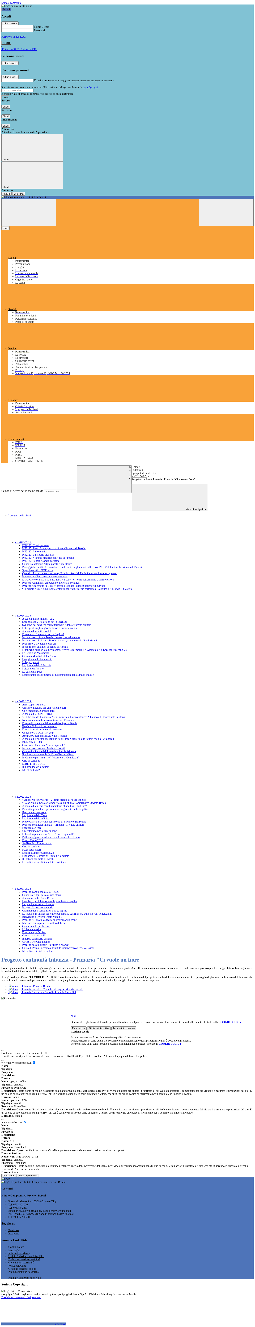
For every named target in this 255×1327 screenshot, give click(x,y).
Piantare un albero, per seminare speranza (44, 576)
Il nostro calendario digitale (37, 938)
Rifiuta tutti (99, 1028)
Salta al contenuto (11, 2)
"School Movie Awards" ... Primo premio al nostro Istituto (54, 799)
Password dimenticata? (13, 36)
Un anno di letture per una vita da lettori (44, 707)
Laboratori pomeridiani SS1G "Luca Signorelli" (48, 834)
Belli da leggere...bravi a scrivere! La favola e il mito (51, 837)
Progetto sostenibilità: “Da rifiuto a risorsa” (45, 944)
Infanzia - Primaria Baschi (36, 986)
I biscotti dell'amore (33, 668)
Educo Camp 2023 (32, 840)
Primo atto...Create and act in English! (43, 634)
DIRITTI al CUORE (33, 763)
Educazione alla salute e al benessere (42, 729)
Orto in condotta (31, 760)
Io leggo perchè (30, 662)
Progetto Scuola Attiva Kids (37, 907)
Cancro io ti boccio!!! (34, 935)
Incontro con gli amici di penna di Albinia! (45, 646)
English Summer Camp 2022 (38, 852)
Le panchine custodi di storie (38, 904)
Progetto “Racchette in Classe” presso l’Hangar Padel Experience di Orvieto (63, 585)
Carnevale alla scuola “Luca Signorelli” (43, 745)
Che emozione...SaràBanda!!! (38, 710)
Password (39, 30)
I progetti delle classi (143, 473)
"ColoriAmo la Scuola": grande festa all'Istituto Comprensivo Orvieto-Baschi (64, 802)
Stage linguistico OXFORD (37, 570)
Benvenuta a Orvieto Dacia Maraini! (42, 916)
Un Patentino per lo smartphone (39, 830)
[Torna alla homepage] (127, 197)
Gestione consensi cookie (22, 1268)
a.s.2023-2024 (23, 701)
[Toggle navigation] (28, 212)
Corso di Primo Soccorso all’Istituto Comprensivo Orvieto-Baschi (58, 947)
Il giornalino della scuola (35, 766)
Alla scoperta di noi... (34, 704)
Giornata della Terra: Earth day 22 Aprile (44, 910)
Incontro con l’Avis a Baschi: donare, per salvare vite (51, 637)
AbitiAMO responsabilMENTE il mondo (44, 735)
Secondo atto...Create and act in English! (44, 621)
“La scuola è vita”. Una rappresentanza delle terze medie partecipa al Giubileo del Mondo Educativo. (77, 588)
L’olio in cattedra (31, 929)
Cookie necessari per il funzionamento (22, 1053)
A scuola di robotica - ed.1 (36, 631)
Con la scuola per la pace (36, 926)
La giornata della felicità (35, 818)
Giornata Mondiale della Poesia (39, 656)
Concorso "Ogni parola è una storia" (42, 894)
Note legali (14, 1250)
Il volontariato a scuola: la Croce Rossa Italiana (48, 754)
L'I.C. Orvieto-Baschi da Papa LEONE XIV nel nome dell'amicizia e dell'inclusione (68, 579)
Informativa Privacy (19, 1253)
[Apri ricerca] (226, 212)
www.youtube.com (12, 1122)
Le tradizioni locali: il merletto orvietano (44, 862)
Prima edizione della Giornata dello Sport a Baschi (49, 723)
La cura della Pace (32, 671)
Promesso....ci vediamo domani (39, 643)
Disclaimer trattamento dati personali (21, 1297)
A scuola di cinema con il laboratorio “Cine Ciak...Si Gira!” (54, 806)
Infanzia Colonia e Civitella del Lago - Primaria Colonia (52, 989)
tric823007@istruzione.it (43, 1210)
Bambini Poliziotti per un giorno (39, 726)
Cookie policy (16, 1246)
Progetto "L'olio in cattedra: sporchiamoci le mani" (50, 919)
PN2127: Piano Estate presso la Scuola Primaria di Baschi (54, 548)
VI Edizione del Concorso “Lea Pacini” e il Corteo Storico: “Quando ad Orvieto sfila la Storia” (74, 717)
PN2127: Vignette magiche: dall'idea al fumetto (48, 557)
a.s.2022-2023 (139, 476)
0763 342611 (20, 1207)
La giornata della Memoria (36, 665)
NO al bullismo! (31, 770)
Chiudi (6, 106)
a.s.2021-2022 (23, 888)
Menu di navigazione (195, 509)
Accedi (6, 9)
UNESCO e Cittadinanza (36, 941)
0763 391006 (20, 1204)
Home (135, 466)
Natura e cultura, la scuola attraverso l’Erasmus (48, 720)
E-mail (37, 80)
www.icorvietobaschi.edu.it (16, 1062)
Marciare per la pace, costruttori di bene (43, 923)
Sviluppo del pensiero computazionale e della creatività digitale (56, 624)
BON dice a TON (32, 741)
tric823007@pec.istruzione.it (44, 1213)
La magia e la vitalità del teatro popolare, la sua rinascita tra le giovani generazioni (67, 913)
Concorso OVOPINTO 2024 (38, 732)
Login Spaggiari (90, 87)
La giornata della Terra (34, 815)
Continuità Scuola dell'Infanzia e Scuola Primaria (49, 751)
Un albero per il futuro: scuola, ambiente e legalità (49, 901)
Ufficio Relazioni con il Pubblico (26, 1256)
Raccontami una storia (34, 812)
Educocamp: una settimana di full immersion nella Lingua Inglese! (58, 674)
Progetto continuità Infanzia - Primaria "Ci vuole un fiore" (54, 824)
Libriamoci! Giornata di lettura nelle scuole (45, 855)
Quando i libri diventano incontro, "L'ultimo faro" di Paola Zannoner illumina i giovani (69, 573)
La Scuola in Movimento (35, 652)
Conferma (18, 194)
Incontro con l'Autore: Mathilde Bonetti (43, 748)
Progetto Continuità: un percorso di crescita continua (50, 582)
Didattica (137, 469)
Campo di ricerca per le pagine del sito (22, 490)
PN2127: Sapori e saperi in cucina (41, 560)
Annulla (6, 194)
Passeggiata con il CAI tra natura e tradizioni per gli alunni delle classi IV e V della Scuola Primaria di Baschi (82, 567)
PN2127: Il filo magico (34, 551)
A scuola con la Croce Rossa (38, 898)
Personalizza (78, 1028)
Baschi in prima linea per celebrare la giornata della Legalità (55, 809)
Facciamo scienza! (32, 827)
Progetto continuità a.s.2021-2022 (40, 891)
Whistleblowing (17, 1265)
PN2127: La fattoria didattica (38, 554)
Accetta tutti (124, 1028)
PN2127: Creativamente (35, 545)
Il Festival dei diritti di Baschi (38, 858)
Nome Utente (41, 26)
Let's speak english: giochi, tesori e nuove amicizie (49, 628)
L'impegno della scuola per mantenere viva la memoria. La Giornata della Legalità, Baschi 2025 (74, 649)
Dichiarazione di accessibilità (24, 1259)
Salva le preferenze (28, 1175)
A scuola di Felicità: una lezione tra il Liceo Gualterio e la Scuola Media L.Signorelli (68, 738)
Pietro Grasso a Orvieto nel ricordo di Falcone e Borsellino (54, 821)
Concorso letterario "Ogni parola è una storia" (47, 563)
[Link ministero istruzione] (16, 6)
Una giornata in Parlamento (37, 659)
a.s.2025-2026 (23, 542)
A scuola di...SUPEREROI (37, 713)
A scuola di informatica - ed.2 (38, 618)
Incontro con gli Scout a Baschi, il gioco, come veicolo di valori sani (59, 640)
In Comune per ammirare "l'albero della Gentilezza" (50, 757)
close (5, 228)
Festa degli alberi (31, 849)
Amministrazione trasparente (24, 1271)
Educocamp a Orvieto (34, 932)
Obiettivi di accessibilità (21, 1262)
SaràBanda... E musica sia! (37, 843)
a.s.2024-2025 (23, 615)
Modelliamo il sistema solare (37, 951)
